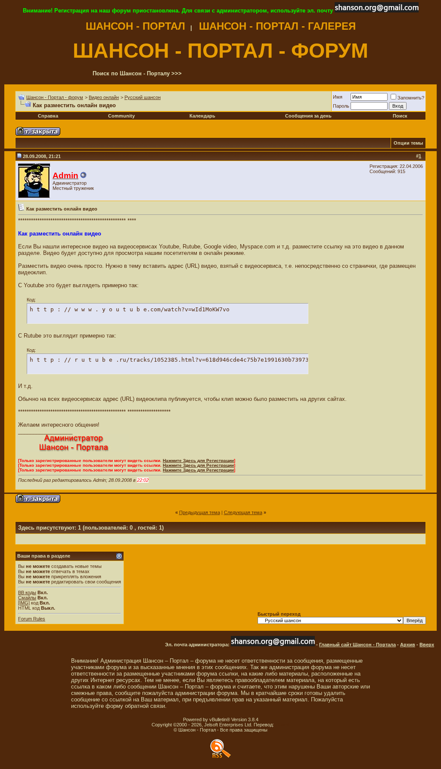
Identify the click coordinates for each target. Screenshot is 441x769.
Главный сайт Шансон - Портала (357, 644)
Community (121, 115)
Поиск (400, 115)
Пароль (341, 106)
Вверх (426, 644)
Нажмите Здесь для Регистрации (198, 460)
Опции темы (408, 143)
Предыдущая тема (199, 512)
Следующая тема (243, 512)
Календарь (202, 115)
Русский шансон (142, 97)
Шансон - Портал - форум (54, 97)
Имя (337, 96)
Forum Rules (31, 618)
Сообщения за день (308, 115)
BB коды (27, 592)
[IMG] (24, 602)
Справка (48, 115)
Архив (407, 644)
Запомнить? (411, 97)
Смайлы (27, 597)
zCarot (282, 724)
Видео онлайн (104, 97)
